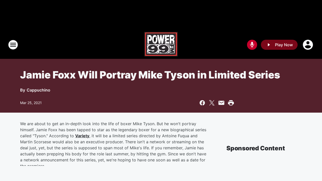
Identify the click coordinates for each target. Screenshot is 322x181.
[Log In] (308, 45)
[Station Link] (161, 45)
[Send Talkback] (252, 45)
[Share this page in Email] (221, 102)
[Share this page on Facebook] (202, 102)
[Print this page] (230, 102)
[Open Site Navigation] (13, 45)
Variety (82, 135)
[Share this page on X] (211, 102)
